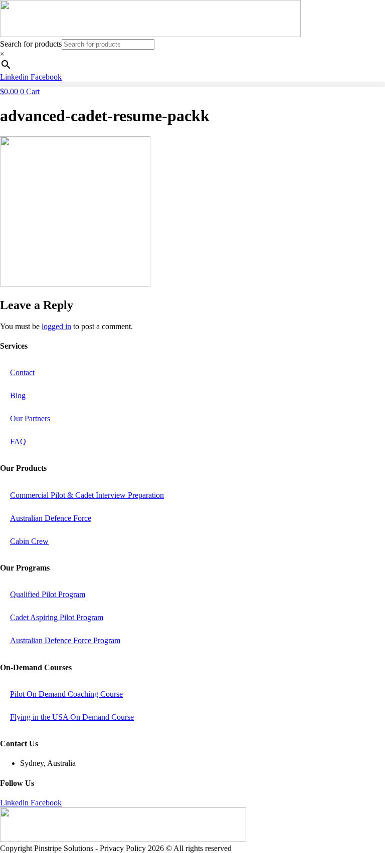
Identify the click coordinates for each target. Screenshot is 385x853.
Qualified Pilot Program (47, 594)
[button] (192, 84)
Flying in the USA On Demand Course (72, 717)
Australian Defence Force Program (65, 640)
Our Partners (30, 418)
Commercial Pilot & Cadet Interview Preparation (87, 495)
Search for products (31, 44)
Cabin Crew (29, 541)
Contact (22, 372)
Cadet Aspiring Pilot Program (56, 617)
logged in (56, 326)
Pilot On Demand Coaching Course (66, 694)
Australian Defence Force (50, 518)
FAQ (18, 441)
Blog (18, 395)
